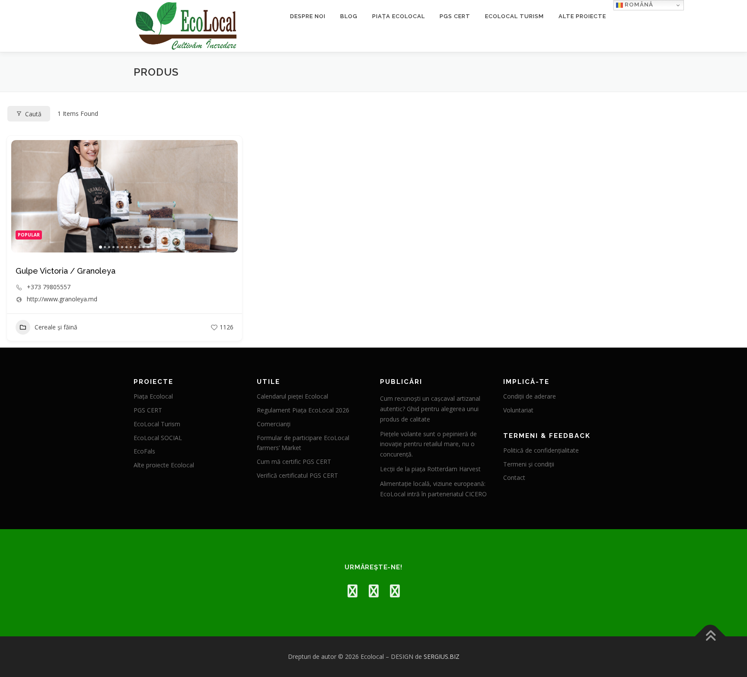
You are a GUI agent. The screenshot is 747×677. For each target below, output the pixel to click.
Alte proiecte (582, 16)
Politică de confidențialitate (541, 450)
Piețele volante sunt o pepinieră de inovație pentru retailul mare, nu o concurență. (428, 444)
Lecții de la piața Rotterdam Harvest (430, 469)
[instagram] (374, 591)
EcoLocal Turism (514, 16)
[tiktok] (395, 591)
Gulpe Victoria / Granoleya (65, 270)
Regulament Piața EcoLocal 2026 (303, 410)
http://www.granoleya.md (62, 299)
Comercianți (273, 424)
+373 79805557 (48, 287)
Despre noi (308, 16)
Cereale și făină (56, 327)
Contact (514, 477)
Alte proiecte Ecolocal (164, 465)
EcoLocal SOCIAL (158, 438)
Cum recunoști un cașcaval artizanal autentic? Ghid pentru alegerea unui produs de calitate (430, 408)
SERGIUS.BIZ (442, 656)
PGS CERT (455, 16)
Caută (33, 114)
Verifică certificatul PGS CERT (297, 475)
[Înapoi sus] (710, 636)
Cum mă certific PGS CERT (294, 461)
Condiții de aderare (529, 396)
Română (638, 4)
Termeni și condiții (528, 464)
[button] (22, 196)
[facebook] (353, 591)
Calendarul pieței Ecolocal (292, 396)
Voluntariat (518, 410)
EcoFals (144, 451)
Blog (349, 16)
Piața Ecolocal (398, 16)
